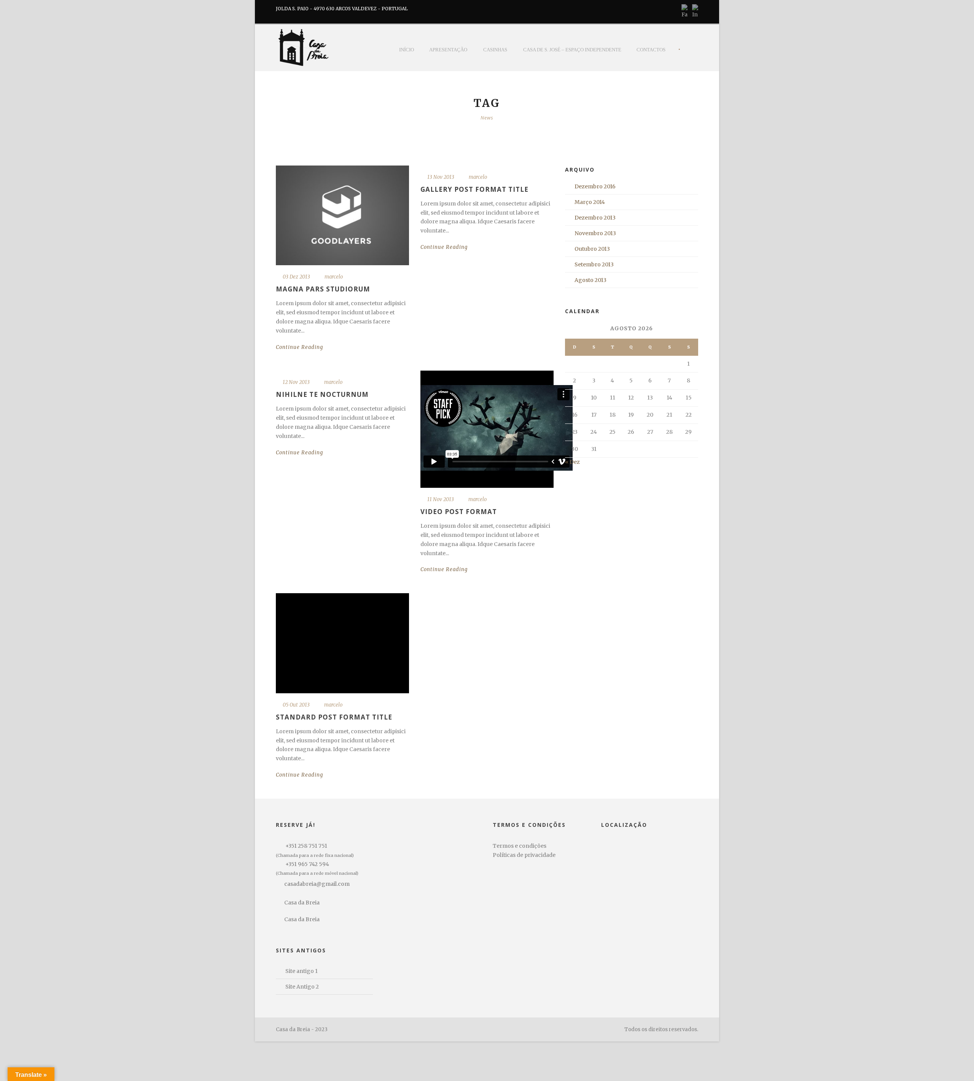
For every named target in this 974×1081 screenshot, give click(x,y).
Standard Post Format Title (334, 717)
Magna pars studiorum (323, 289)
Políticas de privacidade (524, 855)
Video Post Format (458, 511)
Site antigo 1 (301, 971)
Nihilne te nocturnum (322, 394)
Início (406, 50)
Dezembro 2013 (595, 217)
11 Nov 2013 (440, 499)
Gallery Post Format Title (474, 189)
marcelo (334, 277)
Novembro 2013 (595, 233)
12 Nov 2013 (296, 382)
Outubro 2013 (592, 248)
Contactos (651, 50)
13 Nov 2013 (440, 177)
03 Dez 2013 (296, 277)
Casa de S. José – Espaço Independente (572, 50)
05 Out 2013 (296, 705)
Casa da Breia (302, 902)
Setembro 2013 (594, 264)
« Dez (572, 462)
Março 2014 (590, 202)
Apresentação (448, 50)
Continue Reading (299, 347)
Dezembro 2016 (595, 186)
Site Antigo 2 (302, 986)
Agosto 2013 (590, 280)
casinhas (495, 50)
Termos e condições (519, 845)
